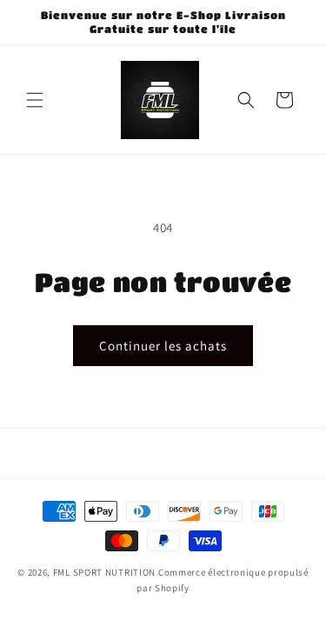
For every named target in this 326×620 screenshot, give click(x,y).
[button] (35, 100)
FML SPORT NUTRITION (104, 572)
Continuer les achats (163, 345)
